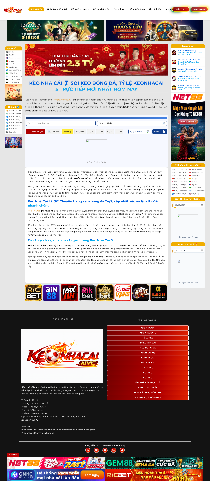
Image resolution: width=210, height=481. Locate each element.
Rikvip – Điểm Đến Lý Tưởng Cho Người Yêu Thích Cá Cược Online (190, 53)
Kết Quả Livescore (80, 9)
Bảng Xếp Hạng (137, 9)
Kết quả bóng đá (101, 9)
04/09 (119, 132)
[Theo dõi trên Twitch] (122, 450)
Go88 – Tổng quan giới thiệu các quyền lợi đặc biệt (190, 70)
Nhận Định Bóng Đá (57, 9)
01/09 (91, 132)
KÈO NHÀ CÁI (36, 9)
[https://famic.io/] (12, 10)
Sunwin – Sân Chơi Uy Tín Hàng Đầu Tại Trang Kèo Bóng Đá (189, 62)
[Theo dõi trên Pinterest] (96, 450)
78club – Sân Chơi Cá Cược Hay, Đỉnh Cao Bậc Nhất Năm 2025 (189, 78)
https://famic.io (62, 99)
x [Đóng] (13, 455)
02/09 (100, 132)
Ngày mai (80, 132)
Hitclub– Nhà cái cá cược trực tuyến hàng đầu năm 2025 (189, 88)
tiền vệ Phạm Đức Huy (113, 445)
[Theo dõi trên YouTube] (105, 450)
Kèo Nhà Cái (34, 211)
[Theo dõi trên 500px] (113, 450)
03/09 (109, 132)
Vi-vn (168, 9)
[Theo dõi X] (87, 450)
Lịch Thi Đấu (155, 9)
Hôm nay (67, 132)
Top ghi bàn (119, 9)
